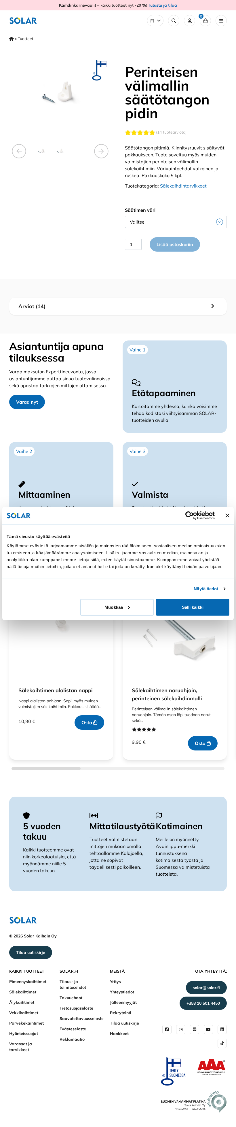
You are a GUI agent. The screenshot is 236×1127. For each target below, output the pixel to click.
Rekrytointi (120, 1012)
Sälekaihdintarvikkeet (183, 186)
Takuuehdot (71, 997)
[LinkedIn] (222, 1029)
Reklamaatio (72, 1039)
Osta (87, 722)
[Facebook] (167, 1029)
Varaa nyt (27, 402)
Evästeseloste (73, 1028)
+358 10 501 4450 (203, 1003)
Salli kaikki (192, 606)
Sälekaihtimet (22, 992)
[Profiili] (189, 20)
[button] (19, 151)
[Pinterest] (194, 1029)
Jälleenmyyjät (123, 1002)
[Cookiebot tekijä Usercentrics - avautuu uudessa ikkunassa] (189, 515)
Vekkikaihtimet (23, 1012)
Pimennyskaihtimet (27, 981)
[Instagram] (180, 1029)
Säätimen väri (140, 210)
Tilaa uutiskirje (30, 952)
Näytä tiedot (206, 588)
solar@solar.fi (206, 987)
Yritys (115, 981)
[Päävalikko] (221, 20)
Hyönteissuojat (23, 1033)
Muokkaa (113, 606)
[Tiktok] (222, 1043)
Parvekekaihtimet (26, 1023)
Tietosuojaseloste (76, 1008)
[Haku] (173, 20)
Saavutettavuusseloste (82, 1018)
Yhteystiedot (122, 992)
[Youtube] (208, 1029)
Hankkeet (119, 1033)
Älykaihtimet (21, 1002)
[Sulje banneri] (227, 516)
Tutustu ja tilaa (162, 5)
